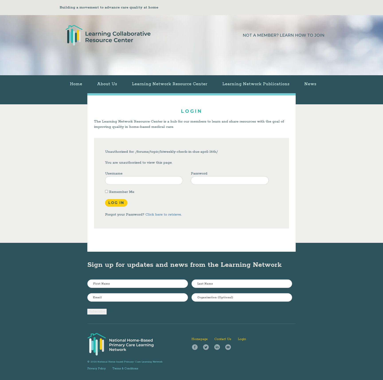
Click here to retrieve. (163, 214)
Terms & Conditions (125, 368)
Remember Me (121, 192)
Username (114, 173)
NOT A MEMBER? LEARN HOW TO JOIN (283, 35)
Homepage (200, 339)
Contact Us (222, 339)
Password (199, 173)
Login (242, 339)
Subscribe (97, 311)
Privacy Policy (96, 368)
